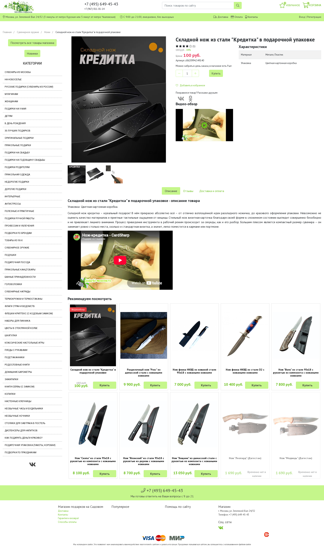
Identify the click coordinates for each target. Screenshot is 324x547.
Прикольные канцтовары (20, 269)
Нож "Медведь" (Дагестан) (296, 458)
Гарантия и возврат (68, 518)
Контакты (253, 17)
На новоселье (13, 79)
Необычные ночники (17, 416)
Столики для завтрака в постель (25, 423)
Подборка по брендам (18, 233)
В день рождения (15, 123)
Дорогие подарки (15, 189)
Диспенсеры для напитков (21, 430)
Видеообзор (78, 309)
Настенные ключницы (18, 401)
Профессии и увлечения (19, 225)
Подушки (10, 255)
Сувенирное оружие (28, 32)
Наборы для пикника (17, 321)
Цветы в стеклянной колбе (21, 328)
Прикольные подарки (18, 145)
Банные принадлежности (20, 277)
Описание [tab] (171, 191)
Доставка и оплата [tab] (211, 191)
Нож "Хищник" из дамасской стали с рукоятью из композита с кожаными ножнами (194, 461)
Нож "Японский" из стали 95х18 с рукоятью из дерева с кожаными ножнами (143, 461)
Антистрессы (13, 204)
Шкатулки (11, 335)
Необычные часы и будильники (24, 408)
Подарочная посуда (17, 262)
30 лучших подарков (17, 130)
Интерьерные (12, 196)
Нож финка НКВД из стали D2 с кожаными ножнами (245, 371)
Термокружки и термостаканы (23, 299)
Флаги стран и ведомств (20, 306)
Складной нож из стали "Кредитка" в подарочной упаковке (93, 371)
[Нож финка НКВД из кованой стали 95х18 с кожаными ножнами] (194, 335)
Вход (302, 17)
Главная (7, 32)
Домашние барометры (18, 372)
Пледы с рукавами (16, 350)
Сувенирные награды (17, 291)
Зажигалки (11, 379)
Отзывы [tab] (188, 191)
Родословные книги (17, 364)
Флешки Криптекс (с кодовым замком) (29, 313)
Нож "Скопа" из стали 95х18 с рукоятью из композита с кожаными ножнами (93, 461)
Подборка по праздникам (20, 452)
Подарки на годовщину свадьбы (25, 160)
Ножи (47, 32)
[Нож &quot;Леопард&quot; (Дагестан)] (245, 424)
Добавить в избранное (191, 85)
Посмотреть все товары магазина (32, 43)
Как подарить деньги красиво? (23, 438)
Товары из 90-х (14, 240)
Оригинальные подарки (19, 138)
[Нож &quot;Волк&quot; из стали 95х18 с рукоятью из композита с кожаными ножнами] (295, 335)
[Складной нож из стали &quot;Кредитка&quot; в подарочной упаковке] (93, 335)
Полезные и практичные (19, 211)
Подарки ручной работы (19, 218)
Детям (8, 116)
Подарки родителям (17, 167)
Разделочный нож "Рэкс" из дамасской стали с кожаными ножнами (143, 372)
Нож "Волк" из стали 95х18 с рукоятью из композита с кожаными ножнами (296, 372)
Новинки (32, 53)
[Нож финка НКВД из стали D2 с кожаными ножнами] (245, 335)
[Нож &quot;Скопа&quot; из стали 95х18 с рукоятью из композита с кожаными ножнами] (93, 424)
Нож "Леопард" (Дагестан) (245, 458)
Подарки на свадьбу (17, 152)
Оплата (239, 17)
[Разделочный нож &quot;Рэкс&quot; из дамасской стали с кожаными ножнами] (143, 335)
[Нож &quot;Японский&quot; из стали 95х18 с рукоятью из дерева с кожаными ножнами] (143, 424)
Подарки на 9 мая (15, 108)
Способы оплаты (67, 522)
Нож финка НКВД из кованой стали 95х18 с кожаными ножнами (194, 371)
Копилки (10, 394)
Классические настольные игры (24, 342)
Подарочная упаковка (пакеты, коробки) (30, 445)
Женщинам (11, 101)
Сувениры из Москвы (18, 72)
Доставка (223, 17)
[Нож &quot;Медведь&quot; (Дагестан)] (295, 424)
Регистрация (314, 17)
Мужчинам (11, 94)
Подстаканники (14, 357)
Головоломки (13, 284)
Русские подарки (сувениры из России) (29, 87)
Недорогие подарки (17, 182)
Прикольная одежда (17, 174)
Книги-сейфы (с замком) (19, 386)
